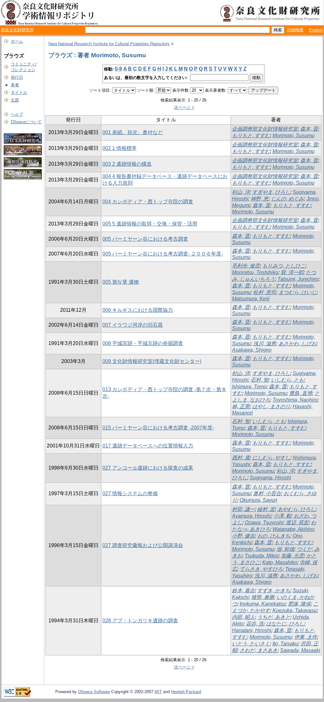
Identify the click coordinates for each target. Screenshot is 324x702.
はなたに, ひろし (285, 623)
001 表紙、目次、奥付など (132, 132)
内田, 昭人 (243, 617)
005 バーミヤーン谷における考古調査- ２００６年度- (162, 253)
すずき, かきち (273, 590)
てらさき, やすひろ (261, 569)
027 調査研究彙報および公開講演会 (142, 545)
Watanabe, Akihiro (293, 529)
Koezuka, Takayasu (294, 610)
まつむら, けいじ (297, 292)
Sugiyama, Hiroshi (270, 477)
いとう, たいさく (251, 643)
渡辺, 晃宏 (297, 522)
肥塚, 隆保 (299, 604)
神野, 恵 (259, 198)
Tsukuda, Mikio (261, 555)
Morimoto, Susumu (293, 135)
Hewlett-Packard (186, 691)
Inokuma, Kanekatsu (262, 604)
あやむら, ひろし (296, 509)
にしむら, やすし (271, 457)
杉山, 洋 (241, 192)
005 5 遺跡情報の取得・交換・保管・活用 (149, 223)
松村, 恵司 (264, 292)
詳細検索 (295, 30)
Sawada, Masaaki (300, 650)
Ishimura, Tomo (249, 386)
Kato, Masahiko (279, 562)
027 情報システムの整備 (130, 493)
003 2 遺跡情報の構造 (127, 164)
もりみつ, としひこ (283, 265)
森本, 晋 (309, 129)
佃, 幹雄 (285, 549)
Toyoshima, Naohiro (295, 400)
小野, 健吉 (243, 536)
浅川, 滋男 (264, 343)
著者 (15, 85)
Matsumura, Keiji (251, 298)
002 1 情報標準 (119, 148)
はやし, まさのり (271, 406)
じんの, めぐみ (287, 198)
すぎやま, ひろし (271, 192)
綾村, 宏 (266, 509)
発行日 (17, 77)
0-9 (118, 68)
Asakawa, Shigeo (252, 350)
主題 (15, 100)
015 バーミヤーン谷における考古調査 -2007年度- (158, 427)
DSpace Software (94, 691)
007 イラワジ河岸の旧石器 (132, 325)
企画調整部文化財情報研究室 (265, 129)
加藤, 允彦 (292, 555)
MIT (158, 691)
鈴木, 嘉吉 (243, 590)
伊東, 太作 (305, 637)
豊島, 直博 (300, 393)
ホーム (17, 41)
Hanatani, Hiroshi (251, 630)
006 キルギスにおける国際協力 (137, 310)
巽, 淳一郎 (292, 272)
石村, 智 (259, 380)
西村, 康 (241, 457)
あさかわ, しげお (297, 343)
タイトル (19, 92)
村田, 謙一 (243, 509)
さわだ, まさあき (259, 650)
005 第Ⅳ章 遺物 (120, 282)
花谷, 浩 (255, 623)
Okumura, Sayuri (258, 500)
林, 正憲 (241, 406)
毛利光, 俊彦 (246, 265)
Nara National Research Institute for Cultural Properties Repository (109, 43)
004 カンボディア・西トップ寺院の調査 (147, 201)
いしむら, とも (287, 380)
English (316, 30)
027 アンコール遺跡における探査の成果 (147, 468)
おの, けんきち (273, 536)
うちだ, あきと (273, 617)
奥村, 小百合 (267, 493)
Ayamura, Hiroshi (251, 516)
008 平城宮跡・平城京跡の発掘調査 (142, 343)
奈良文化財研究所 (17, 30)
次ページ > (184, 107)
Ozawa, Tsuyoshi (264, 522)
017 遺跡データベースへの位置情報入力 (147, 445)
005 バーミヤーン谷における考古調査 (145, 239)
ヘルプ (17, 114)
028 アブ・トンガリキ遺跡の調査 (140, 620)
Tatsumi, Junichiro (298, 279)
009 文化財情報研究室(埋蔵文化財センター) (151, 361)
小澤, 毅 (282, 516)
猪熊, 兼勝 (262, 597)
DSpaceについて (26, 122)
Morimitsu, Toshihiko (255, 272)
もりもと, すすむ (251, 135)
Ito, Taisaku (285, 643)
